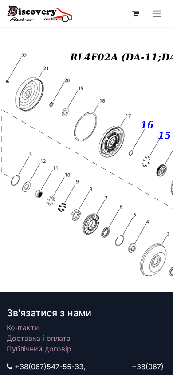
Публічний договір (39, 348)
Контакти (23, 327)
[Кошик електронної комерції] (135, 13)
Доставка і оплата (39, 338)
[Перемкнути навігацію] (157, 13)
